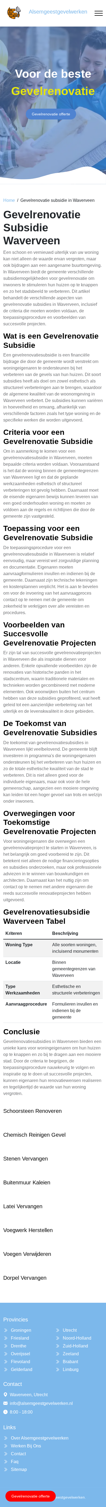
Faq (14, 1461)
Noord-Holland (76, 1338)
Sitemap (18, 1469)
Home (9, 200)
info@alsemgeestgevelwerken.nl (41, 1403)
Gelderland (21, 1369)
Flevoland (20, 1361)
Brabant (70, 1361)
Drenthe (18, 1346)
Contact (18, 1453)
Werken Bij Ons (25, 1446)
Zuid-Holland (75, 1346)
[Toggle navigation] (99, 13)
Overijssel (20, 1354)
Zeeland (70, 1354)
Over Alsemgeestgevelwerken (39, 1438)
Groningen (20, 1330)
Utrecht (69, 1330)
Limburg (70, 1369)
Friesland (19, 1338)
